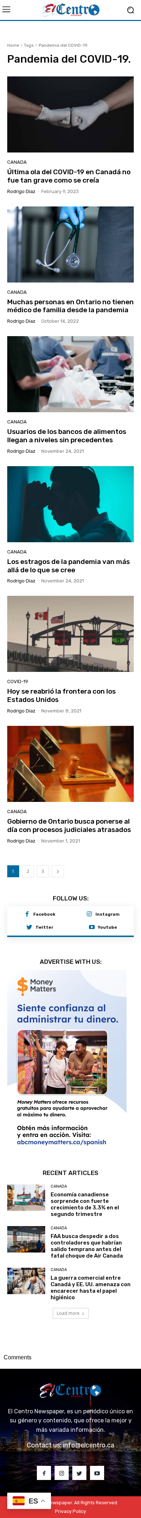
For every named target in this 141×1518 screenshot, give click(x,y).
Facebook (44, 914)
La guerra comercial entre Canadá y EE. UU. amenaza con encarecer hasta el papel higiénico (91, 1288)
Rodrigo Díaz (21, 191)
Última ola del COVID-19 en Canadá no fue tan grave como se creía (69, 176)
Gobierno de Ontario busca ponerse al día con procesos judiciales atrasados (69, 825)
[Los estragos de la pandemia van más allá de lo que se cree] (70, 504)
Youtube (107, 927)
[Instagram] (89, 914)
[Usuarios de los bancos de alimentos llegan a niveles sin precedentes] (70, 374)
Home (13, 45)
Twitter (44, 927)
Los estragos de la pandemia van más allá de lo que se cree (68, 565)
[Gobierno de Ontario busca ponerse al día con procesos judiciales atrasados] (70, 764)
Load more (68, 1313)
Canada (17, 162)
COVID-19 (17, 681)
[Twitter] (29, 927)
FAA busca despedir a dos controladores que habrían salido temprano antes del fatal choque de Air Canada (87, 1246)
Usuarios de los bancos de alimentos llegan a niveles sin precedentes (66, 435)
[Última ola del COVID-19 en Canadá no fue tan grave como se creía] (70, 114)
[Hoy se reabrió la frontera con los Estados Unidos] (70, 634)
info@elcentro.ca (88, 1445)
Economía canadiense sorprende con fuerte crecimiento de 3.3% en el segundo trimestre (85, 1204)
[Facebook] (27, 914)
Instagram (107, 914)
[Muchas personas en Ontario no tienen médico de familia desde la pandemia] (70, 244)
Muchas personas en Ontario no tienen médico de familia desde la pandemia (70, 306)
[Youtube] (92, 927)
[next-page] (58, 871)
